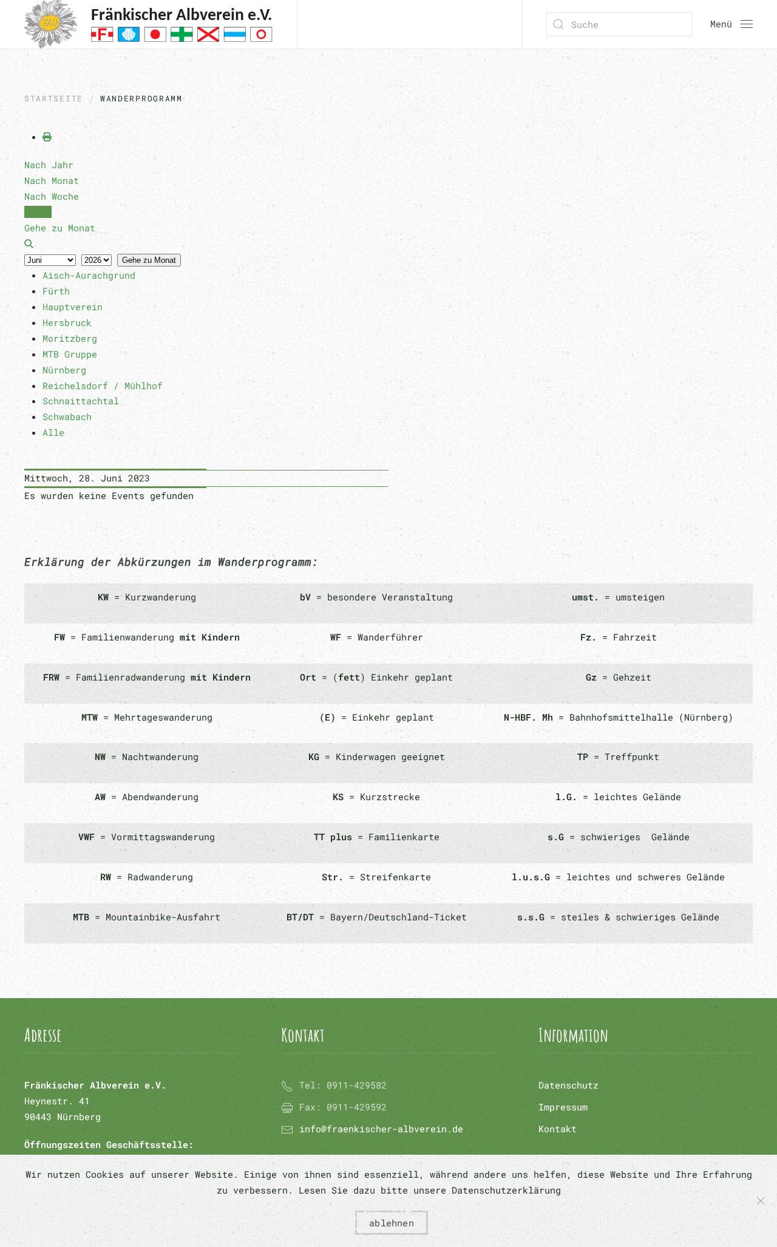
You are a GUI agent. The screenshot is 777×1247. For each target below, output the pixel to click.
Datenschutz (568, 1085)
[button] (731, 24)
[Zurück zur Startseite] (148, 24)
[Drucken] (47, 137)
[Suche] (28, 243)
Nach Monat (51, 180)
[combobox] (619, 24)
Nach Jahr (48, 164)
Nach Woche (51, 196)
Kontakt (557, 1129)
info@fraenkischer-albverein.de (381, 1129)
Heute (38, 212)
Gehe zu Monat (149, 260)
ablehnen (391, 1223)
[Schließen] (760, 1201)
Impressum (563, 1107)
